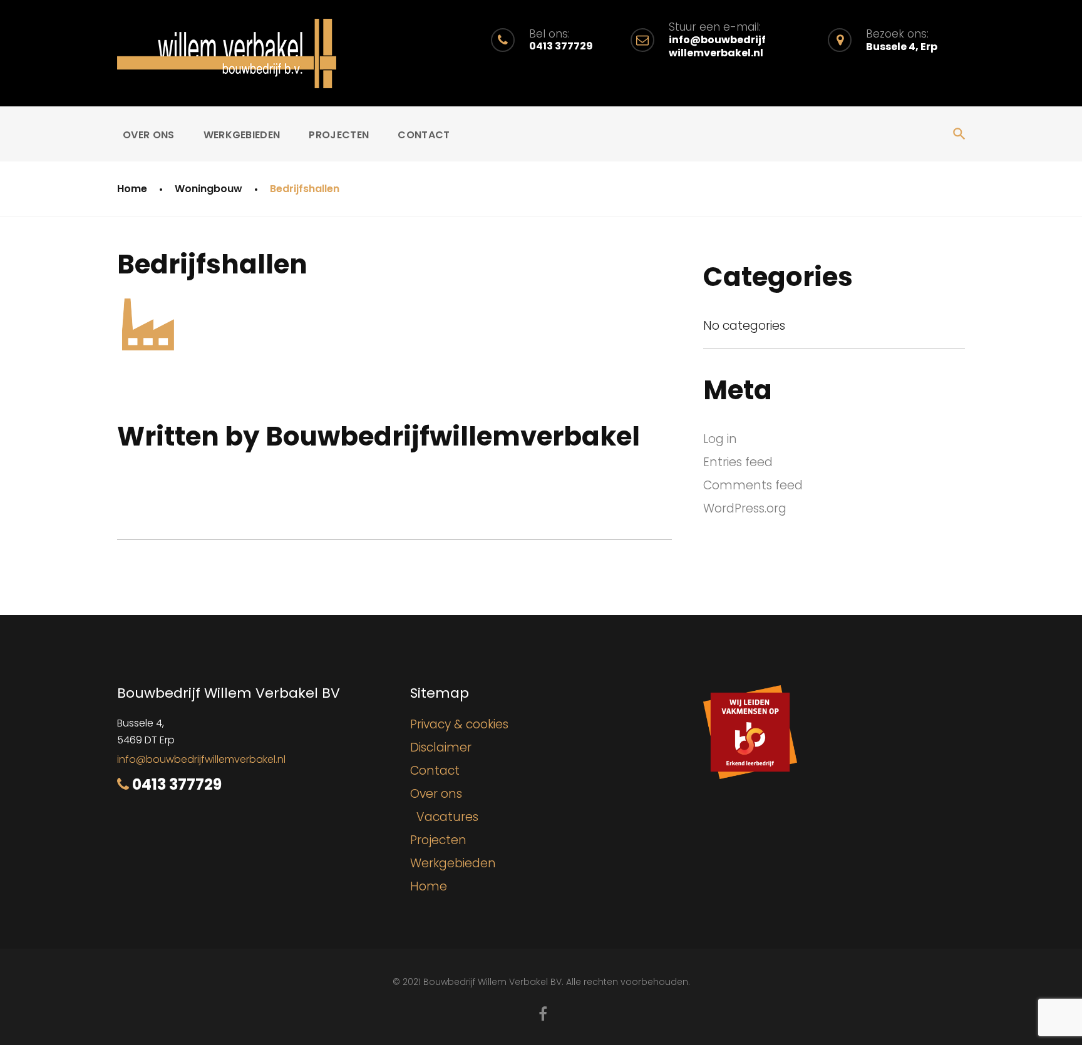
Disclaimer (440, 747)
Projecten (339, 135)
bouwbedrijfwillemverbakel (452, 436)
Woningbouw (208, 188)
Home (132, 188)
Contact (424, 135)
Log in (720, 439)
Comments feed (753, 485)
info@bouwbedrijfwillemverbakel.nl (201, 759)
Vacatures (447, 816)
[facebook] (542, 1013)
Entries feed (738, 462)
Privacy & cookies (459, 724)
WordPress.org (744, 508)
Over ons (149, 135)
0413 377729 (177, 784)
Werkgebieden (242, 135)
